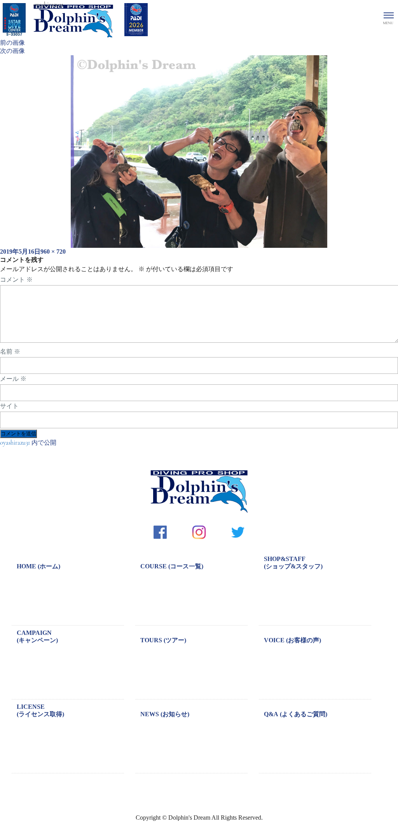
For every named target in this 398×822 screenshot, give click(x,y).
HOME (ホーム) (38, 566)
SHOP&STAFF (293, 563)
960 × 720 (53, 251)
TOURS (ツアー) (163, 640)
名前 (10, 352)
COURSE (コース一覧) (171, 566)
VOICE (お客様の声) (292, 640)
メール (13, 379)
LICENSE (40, 710)
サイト (9, 406)
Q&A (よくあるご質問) (295, 714)
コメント (16, 280)
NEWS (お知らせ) (164, 714)
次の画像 (12, 51)
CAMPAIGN (37, 636)
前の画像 (12, 43)
